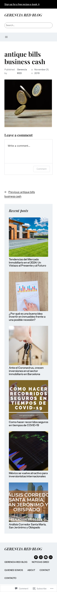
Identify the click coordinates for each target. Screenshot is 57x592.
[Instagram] (41, 557)
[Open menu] (6, 37)
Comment (42, 168)
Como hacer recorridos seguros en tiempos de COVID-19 (28, 424)
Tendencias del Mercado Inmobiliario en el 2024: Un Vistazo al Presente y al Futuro (27, 262)
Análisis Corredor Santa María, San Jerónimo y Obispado (27, 526)
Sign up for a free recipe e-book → (22, 4)
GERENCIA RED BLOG (23, 15)
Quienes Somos (13, 570)
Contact (45, 570)
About (31, 570)
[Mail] (51, 557)
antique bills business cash (24, 57)
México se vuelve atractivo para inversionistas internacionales (28, 475)
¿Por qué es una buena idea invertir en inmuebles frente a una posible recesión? (27, 316)
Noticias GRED (40, 562)
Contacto (10, 578)
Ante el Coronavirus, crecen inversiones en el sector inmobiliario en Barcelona (26, 371)
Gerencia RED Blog (15, 562)
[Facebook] (46, 557)
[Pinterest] (36, 557)
